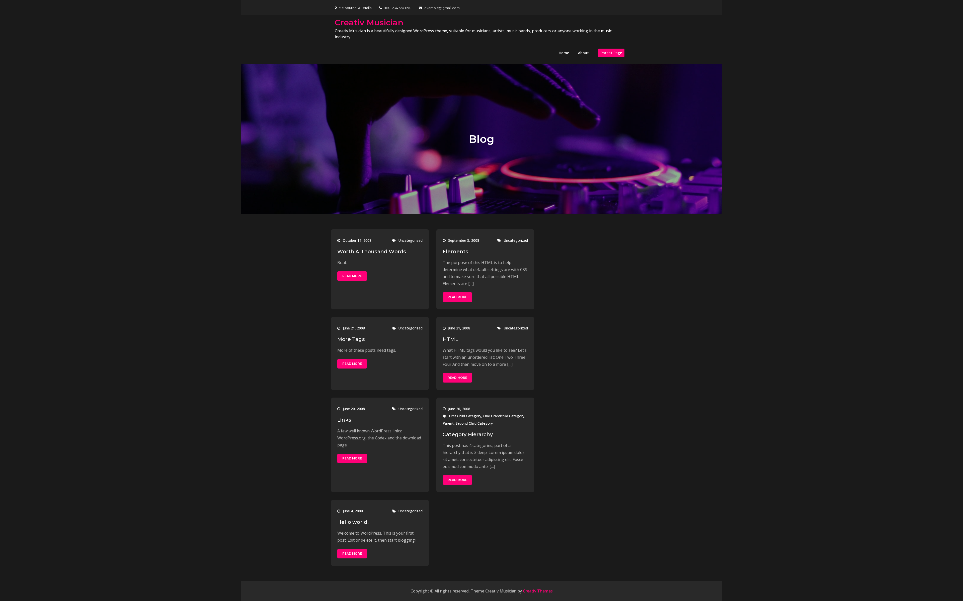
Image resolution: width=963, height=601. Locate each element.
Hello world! (353, 522)
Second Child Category (474, 423)
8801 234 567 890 (398, 8)
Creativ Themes (538, 591)
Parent (448, 423)
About (583, 52)
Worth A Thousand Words (371, 252)
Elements (455, 252)
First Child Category (465, 416)
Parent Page (611, 52)
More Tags (351, 339)
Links (344, 420)
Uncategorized (410, 240)
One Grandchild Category (503, 416)
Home (564, 52)
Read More (352, 276)
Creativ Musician (369, 22)
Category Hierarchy (468, 434)
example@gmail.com (442, 8)
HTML (450, 339)
